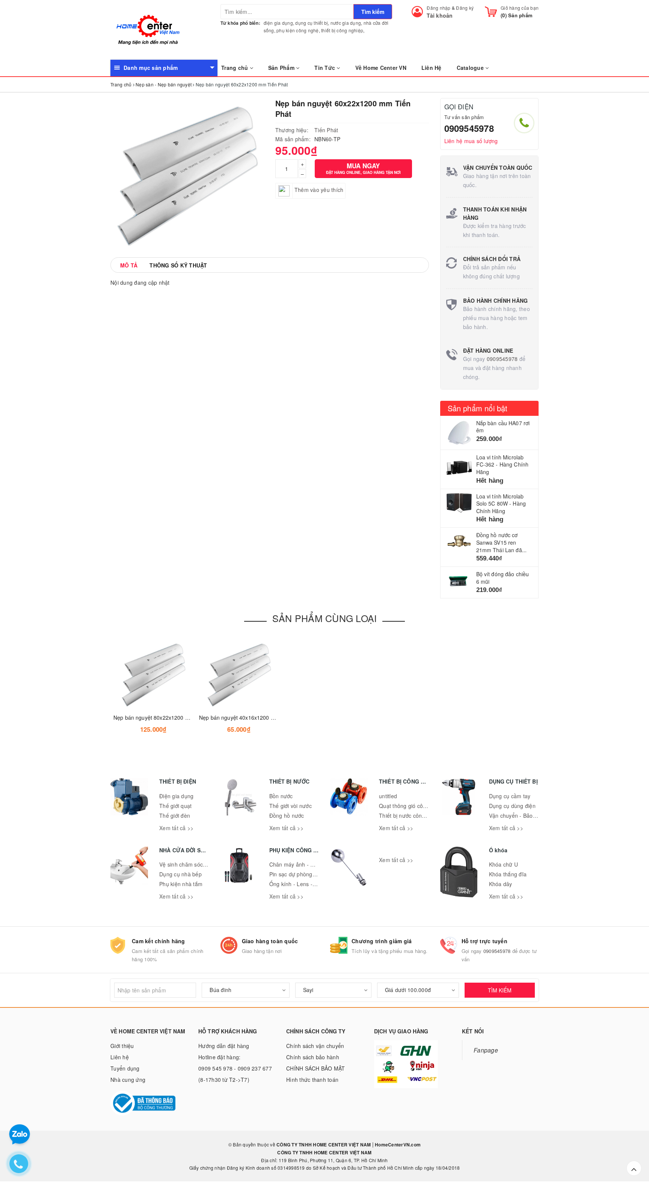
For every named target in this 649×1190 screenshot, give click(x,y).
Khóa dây (500, 884)
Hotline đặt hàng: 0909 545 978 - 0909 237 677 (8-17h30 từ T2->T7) (235, 1068)
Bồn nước (281, 796)
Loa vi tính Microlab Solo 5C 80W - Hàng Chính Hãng (501, 503)
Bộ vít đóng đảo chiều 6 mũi (502, 577)
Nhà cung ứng (127, 1079)
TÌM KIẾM (500, 990)
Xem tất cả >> (176, 828)
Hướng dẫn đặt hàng (223, 1046)
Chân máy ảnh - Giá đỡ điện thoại (311, 864)
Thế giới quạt (175, 805)
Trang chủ (235, 67)
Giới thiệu (122, 1046)
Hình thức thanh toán (312, 1079)
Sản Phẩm (282, 67)
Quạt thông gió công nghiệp (413, 805)
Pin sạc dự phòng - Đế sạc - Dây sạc (314, 874)
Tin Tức (325, 67)
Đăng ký (465, 8)
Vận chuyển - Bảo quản (518, 815)
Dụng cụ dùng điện (512, 805)
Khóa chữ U (503, 864)
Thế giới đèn (174, 815)
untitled (388, 796)
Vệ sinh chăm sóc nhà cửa (192, 864)
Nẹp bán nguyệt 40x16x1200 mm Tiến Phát (252, 717)
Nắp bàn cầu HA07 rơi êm (503, 426)
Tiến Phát (326, 130)
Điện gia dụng (176, 796)
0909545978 (469, 128)
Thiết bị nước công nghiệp (411, 815)
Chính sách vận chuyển (315, 1046)
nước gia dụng (346, 23)
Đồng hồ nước (286, 815)
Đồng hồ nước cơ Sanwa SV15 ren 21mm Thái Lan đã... (501, 542)
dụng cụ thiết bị (311, 23)
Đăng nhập (438, 8)
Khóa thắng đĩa (508, 874)
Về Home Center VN (380, 67)
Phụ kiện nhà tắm (180, 884)
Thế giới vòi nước (290, 805)
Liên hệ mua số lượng (471, 141)
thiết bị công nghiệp (342, 30)
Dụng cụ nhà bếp (180, 874)
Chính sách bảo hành (312, 1057)
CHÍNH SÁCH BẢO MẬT (315, 1068)
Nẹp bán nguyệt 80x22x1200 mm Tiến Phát (166, 717)
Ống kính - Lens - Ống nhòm (304, 884)
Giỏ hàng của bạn (520, 8)
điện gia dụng (278, 23)
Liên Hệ (431, 67)
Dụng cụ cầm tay (510, 796)
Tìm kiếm (372, 11)
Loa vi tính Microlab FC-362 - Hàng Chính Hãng (502, 464)
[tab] (128, 265)
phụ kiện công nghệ (297, 30)
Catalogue (471, 67)
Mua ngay (363, 168)
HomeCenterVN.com (397, 1144)
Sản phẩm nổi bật (478, 408)
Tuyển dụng (125, 1068)
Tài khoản (440, 15)
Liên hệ (119, 1057)
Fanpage (486, 1050)
